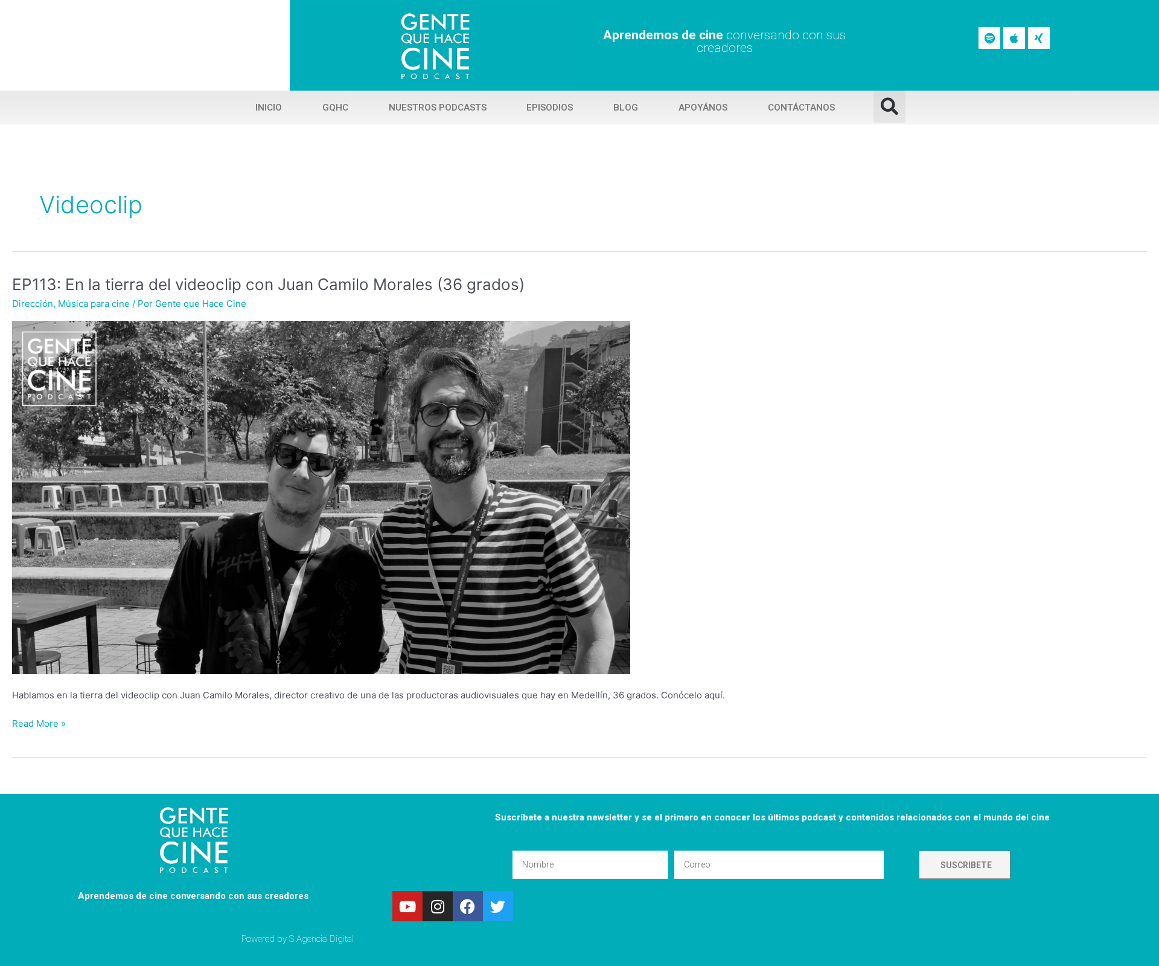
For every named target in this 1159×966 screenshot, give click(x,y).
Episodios (549, 107)
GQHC (335, 107)
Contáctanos (801, 107)
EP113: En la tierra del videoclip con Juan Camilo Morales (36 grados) (268, 284)
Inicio (268, 107)
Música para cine (94, 303)
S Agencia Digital (321, 938)
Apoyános (702, 107)
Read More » (39, 722)
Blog (625, 107)
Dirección (32, 303)
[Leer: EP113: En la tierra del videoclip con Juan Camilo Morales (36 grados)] (321, 497)
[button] (889, 107)
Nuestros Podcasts (438, 107)
